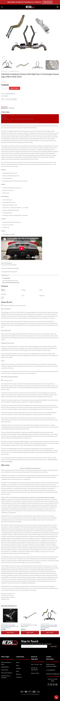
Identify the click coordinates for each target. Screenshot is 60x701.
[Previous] (4, 35)
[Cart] (57, 7)
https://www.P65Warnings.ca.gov (10, 282)
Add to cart (14, 88)
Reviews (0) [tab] (11, 108)
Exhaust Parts (4, 71)
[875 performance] (30, 7)
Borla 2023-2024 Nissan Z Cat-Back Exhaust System (29, 625)
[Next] (56, 35)
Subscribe (53, 646)
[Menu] (2, 7)
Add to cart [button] (10, 632)
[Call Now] (56, 697)
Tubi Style (6, 96)
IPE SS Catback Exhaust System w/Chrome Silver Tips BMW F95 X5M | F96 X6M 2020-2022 (10, 626)
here (40, 122)
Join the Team (47, 2)
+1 (50, 670)
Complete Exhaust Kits (14, 71)
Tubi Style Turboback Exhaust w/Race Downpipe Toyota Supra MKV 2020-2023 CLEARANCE (49, 626)
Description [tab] (4, 108)
